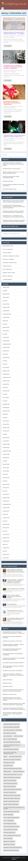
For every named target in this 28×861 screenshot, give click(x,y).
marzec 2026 (6, 297)
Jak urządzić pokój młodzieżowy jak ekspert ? (13, 662)
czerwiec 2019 (6, 477)
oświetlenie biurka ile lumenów (12, 777)
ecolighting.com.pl (12, 35)
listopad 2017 (6, 541)
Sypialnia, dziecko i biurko (9, 272)
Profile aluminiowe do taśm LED (14, 610)
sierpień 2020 (6, 457)
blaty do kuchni (18, 736)
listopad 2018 (6, 501)
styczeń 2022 (6, 424)
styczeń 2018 (6, 534)
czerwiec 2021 (6, 430)
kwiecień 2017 (6, 554)
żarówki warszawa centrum (11, 850)
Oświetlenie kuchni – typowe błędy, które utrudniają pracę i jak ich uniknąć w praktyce (13, 216)
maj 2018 (5, 521)
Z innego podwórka (7, 279)
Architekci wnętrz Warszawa (11, 727)
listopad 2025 (6, 310)
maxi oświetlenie (8, 765)
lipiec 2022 (5, 414)
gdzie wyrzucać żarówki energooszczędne (10, 753)
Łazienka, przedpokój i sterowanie (11, 256)
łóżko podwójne (8, 838)
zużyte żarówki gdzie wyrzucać (12, 835)
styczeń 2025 (6, 337)
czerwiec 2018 (6, 517)
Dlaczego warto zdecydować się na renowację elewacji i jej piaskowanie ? (13, 658)
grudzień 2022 (6, 404)
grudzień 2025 (6, 307)
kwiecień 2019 (6, 484)
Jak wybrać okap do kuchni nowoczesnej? (12, 670)
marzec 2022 (6, 421)
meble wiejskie (7, 771)
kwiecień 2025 (6, 327)
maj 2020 (5, 461)
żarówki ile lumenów (9, 841)
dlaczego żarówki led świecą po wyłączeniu (12, 745)
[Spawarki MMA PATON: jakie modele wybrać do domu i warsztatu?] (14, 127)
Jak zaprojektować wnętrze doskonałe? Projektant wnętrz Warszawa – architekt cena (14, 632)
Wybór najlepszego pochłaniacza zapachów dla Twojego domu (13, 666)
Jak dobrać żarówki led (15, 756)
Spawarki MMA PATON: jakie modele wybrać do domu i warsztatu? (14, 135)
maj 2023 (5, 394)
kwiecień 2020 (6, 464)
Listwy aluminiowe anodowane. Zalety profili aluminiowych (13, 185)
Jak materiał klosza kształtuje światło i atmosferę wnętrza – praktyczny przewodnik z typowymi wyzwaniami (14, 206)
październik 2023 (7, 377)
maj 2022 (5, 417)
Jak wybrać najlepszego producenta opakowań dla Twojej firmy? (12, 103)
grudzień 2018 (6, 497)
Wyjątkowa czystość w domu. (10, 694)
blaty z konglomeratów (10, 739)
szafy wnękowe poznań (10, 823)
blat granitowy (8, 736)
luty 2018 (5, 531)
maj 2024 (5, 360)
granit (5, 756)
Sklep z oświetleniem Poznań (11, 817)
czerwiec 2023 (6, 390)
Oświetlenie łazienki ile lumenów (12, 789)
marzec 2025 (6, 330)
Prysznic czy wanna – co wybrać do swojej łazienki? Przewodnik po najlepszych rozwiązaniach (15, 581)
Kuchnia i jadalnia (7, 252)
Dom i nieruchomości (8, 249)
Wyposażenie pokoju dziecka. (10, 189)
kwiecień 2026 (6, 294)
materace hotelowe (9, 762)
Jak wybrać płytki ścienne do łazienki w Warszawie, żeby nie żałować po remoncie (12, 67)
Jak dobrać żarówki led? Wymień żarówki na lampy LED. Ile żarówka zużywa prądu (13, 690)
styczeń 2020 (6, 471)
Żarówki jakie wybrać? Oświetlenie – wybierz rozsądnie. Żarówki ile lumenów (13, 645)
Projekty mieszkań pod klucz (11, 801)
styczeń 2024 (6, 367)
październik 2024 (7, 344)
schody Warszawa (8, 814)
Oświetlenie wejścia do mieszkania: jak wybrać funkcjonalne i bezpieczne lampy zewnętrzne (14, 221)
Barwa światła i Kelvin (8, 246)
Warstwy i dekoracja (7, 276)
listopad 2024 (6, 340)
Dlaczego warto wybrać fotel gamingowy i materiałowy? (13, 654)
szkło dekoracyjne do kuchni (11, 826)
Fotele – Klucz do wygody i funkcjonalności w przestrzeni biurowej (14, 596)
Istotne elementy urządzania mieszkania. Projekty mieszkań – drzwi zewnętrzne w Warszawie (13, 714)
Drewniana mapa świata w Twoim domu (12, 641)
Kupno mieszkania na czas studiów (15, 588)
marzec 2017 (6, 557)
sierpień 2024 (6, 350)
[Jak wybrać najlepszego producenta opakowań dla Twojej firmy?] (14, 92)
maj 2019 (5, 481)
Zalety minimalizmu (7, 679)
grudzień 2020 (6, 444)
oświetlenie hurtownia (10, 780)
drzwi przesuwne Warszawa (11, 749)
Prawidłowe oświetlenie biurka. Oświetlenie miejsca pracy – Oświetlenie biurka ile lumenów (14, 708)
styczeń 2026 (6, 304)
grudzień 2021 (6, 427)
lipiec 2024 (5, 354)
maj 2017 (5, 551)
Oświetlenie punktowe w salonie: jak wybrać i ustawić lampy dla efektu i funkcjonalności (13, 211)
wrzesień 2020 (6, 454)
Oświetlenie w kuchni (8, 686)
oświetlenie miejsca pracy (10, 783)
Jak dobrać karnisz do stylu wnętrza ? (12, 168)
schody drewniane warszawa (11, 811)
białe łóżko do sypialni (10, 733)
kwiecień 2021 (6, 437)
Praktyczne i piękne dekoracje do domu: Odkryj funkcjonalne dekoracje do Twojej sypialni (14, 704)
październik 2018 (7, 504)
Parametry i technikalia (8, 259)
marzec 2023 (6, 397)
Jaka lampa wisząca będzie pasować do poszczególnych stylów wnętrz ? (12, 649)
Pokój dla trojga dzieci (10, 792)
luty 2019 (5, 491)
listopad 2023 (6, 374)
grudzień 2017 (6, 537)
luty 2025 (5, 334)
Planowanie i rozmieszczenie (9, 262)
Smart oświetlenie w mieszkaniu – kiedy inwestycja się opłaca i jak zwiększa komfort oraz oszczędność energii (14, 571)
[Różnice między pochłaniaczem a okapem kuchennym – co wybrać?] (14, 23)
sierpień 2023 (6, 384)
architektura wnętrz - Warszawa (12, 730)
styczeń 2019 (6, 494)
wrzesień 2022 (6, 410)
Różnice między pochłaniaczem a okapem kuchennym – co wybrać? (13, 33)
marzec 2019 (6, 487)
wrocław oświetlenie (9, 832)
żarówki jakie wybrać (9, 844)
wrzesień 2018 (6, 507)
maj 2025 (5, 324)
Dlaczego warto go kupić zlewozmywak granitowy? (12, 637)
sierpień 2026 (6, 287)
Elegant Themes (16, 857)
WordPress (13, 859)
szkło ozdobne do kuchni (10, 829)
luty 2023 (5, 400)
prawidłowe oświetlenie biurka (12, 795)
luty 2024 (5, 364)
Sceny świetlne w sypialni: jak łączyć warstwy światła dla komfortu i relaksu (15, 619)
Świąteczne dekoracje (8, 181)
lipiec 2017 (5, 544)
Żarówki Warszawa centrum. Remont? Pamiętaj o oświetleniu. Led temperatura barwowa (12, 699)
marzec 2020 (6, 467)
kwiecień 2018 (6, 524)
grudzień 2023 (6, 370)
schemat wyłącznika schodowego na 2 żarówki (14, 808)
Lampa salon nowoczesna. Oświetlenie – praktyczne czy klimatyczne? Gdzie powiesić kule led (13, 164)
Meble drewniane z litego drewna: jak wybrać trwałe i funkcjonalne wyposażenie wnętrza (13, 201)
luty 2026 (5, 300)
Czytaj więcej (7, 46)
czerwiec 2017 (6, 547)
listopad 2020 (6, 447)
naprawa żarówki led (18, 771)
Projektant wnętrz (6, 71)
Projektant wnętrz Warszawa (12, 798)
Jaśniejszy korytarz (7, 683)
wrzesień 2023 (6, 380)
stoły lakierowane (9, 820)
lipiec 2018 (5, 514)
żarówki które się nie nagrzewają (12, 847)
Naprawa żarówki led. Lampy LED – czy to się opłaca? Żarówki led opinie (13, 172)
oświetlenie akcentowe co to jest (13, 774)
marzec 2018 (6, 527)
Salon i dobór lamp (7, 269)
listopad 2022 (6, 407)
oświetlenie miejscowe (9, 786)
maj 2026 (5, 290)
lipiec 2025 (5, 320)
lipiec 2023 (5, 387)
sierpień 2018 (6, 511)
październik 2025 (7, 314)
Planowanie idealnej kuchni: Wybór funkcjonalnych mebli (11, 177)
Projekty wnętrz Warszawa (11, 804)
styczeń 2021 (6, 441)
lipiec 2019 (5, 474)
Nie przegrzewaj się (11, 604)
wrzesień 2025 (6, 317)
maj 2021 (5, 434)
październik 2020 (7, 451)
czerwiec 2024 (6, 357)
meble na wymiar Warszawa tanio (12, 768)
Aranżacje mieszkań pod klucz (11, 724)
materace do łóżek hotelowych (12, 759)
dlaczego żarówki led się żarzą (12, 742)
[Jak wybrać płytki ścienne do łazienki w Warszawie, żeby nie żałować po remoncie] (14, 56)
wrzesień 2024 (6, 347)
